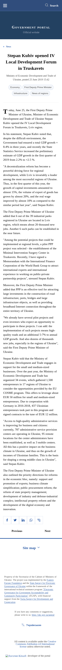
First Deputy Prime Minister (38, 87)
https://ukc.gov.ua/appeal (43, 615)
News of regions (40, 93)
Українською (33, 625)
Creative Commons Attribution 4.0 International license (36, 644)
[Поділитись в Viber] (39, 520)
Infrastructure (20, 93)
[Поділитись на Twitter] (15, 520)
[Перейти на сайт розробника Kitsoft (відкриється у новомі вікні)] (16, 656)
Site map (29, 548)
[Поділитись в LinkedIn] (23, 520)
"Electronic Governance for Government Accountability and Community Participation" (28, 592)
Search (54, 5)
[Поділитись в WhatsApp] (31, 520)
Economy (15, 87)
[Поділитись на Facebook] (7, 520)
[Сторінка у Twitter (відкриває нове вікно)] (23, 632)
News (8, 46)
